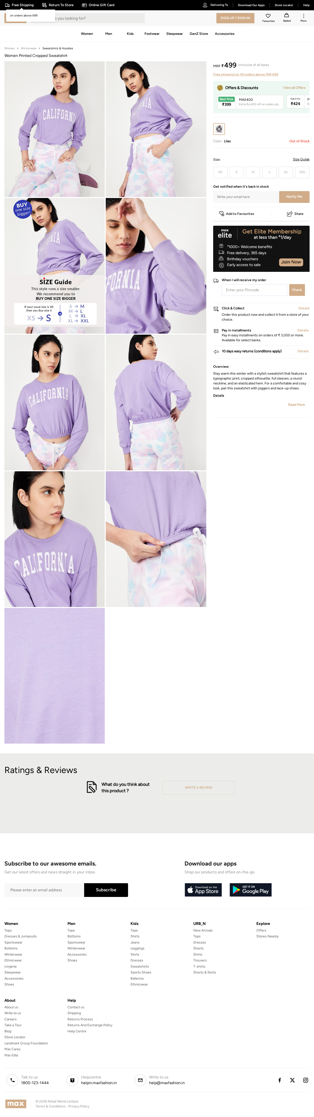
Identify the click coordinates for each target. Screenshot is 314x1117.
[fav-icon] (269, 17)
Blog (7, 1031)
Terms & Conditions (50, 1106)
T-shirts (199, 966)
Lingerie (10, 966)
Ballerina (137, 978)
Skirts (135, 954)
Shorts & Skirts (204, 972)
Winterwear (29, 48)
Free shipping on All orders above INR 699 (245, 74)
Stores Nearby (267, 936)
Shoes (9, 984)
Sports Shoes (141, 972)
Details (297, 264)
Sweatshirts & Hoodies (57, 48)
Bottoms (11, 948)
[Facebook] (279, 1080)
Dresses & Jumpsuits (20, 936)
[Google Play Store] (251, 890)
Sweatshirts (140, 966)
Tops (8, 930)
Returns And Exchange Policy (89, 1025)
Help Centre (76, 1031)
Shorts (198, 948)
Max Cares (12, 1049)
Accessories (14, 978)
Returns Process (80, 1019)
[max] (17, 1104)
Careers (10, 1019)
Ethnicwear (13, 960)
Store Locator (15, 1037)
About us (11, 1007)
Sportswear (13, 942)
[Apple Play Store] (203, 890)
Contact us (75, 1007)
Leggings (137, 948)
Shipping (74, 1013)
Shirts (135, 936)
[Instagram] (306, 1080)
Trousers (200, 960)
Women (9, 48)
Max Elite (11, 1055)
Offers (261, 930)
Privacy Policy (78, 1106)
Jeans (135, 942)
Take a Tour (13, 1025)
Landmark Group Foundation (26, 1043)
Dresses (137, 960)
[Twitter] (293, 1080)
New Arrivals (203, 930)
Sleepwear (12, 972)
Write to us (12, 1013)
